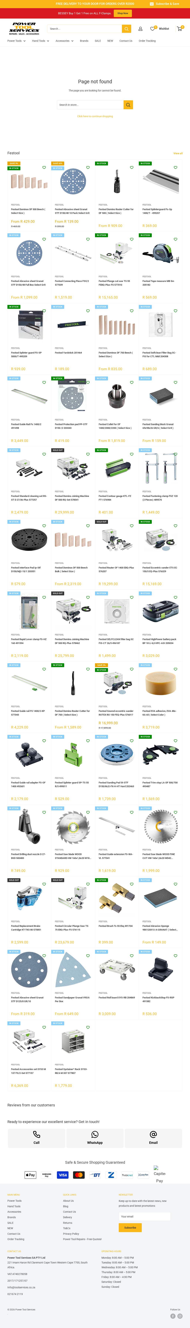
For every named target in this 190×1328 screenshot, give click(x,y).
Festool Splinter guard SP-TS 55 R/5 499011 (72, 784)
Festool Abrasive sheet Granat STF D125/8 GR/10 (27, 999)
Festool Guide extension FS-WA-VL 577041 (116, 856)
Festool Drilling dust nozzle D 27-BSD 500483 (28, 856)
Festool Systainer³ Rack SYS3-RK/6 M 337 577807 (71, 1071)
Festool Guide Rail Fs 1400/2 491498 (26, 426)
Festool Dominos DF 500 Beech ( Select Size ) (28, 211)
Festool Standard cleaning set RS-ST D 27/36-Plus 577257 (29, 498)
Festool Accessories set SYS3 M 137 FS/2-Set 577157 (28, 1071)
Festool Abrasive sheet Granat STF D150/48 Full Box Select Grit (28, 283)
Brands (84, 40)
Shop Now (122, 13)
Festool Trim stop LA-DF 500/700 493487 (160, 784)
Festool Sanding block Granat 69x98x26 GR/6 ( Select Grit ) (157, 426)
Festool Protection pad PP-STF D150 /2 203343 (71, 426)
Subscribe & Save (167, 4)
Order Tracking (147, 40)
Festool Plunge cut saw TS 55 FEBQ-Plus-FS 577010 (114, 283)
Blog (65, 1206)
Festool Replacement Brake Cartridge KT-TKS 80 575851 (26, 928)
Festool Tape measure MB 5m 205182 (158, 283)
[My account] (140, 29)
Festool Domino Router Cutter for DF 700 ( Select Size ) (72, 713)
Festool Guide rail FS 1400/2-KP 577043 (28, 713)
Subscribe (130, 1227)
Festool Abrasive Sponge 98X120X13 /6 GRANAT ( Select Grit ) (159, 928)
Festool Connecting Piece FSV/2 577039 (72, 283)
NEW (110, 40)
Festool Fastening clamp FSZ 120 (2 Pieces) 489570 (160, 498)
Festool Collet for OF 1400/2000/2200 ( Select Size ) (115, 426)
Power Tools (14, 40)
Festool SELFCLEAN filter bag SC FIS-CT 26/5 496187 (116, 641)
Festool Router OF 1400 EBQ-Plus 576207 (116, 569)
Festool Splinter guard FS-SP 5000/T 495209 (26, 354)
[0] (179, 29)
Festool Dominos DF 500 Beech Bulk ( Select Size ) (71, 569)
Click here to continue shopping (95, 116)
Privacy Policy (71, 1233)
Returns (67, 1222)
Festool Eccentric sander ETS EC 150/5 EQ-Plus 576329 (159, 569)
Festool (15, 205)
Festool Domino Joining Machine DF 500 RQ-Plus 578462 (72, 641)
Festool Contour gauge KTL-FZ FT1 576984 (115, 498)
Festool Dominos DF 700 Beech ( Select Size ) (116, 354)
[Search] (126, 29)
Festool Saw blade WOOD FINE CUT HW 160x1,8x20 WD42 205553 (158, 856)
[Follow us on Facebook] (173, 1316)
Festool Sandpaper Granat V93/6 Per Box (72, 999)
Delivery (67, 1217)
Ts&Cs (66, 1228)
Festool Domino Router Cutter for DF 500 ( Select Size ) (116, 211)
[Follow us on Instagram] (180, 1316)
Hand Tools (38, 40)
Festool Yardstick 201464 (68, 352)
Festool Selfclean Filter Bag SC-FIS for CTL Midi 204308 (159, 354)
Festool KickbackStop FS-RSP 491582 (158, 999)
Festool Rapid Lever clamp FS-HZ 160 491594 (29, 641)
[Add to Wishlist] (44, 167)
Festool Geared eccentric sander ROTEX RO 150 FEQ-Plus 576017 (116, 713)
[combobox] (84, 29)
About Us (68, 1200)
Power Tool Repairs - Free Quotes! (82, 1239)
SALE (98, 40)
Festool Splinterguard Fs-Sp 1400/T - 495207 (157, 211)
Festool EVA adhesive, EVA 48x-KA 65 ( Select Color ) (159, 713)
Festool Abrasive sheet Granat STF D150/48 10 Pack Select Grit (72, 211)
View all (178, 153)
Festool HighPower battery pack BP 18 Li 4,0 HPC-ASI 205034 (159, 641)
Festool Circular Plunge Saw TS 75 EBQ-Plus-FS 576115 (71, 928)
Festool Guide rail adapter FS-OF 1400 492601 (28, 784)
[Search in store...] (128, 104)
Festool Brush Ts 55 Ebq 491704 (115, 926)
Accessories (62, 40)
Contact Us (125, 40)
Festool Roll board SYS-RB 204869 (117, 997)
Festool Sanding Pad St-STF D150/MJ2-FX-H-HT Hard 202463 (116, 784)
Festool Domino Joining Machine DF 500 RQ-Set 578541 (72, 498)
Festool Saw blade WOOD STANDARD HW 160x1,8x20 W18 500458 (72, 856)
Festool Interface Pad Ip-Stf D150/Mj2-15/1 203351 (26, 569)
